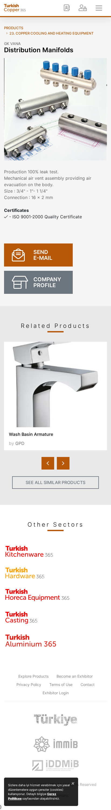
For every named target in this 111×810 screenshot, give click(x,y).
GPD (20, 443)
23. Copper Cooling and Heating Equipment (51, 33)
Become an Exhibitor (75, 676)
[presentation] (47, 463)
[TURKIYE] (55, 720)
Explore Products (33, 676)
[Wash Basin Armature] (55, 384)
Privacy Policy (28, 684)
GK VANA (12, 43)
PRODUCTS (13, 28)
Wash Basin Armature (31, 434)
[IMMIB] (55, 744)
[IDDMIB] (55, 765)
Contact (88, 684)
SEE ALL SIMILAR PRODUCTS (55, 482)
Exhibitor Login (56, 693)
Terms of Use (60, 684)
